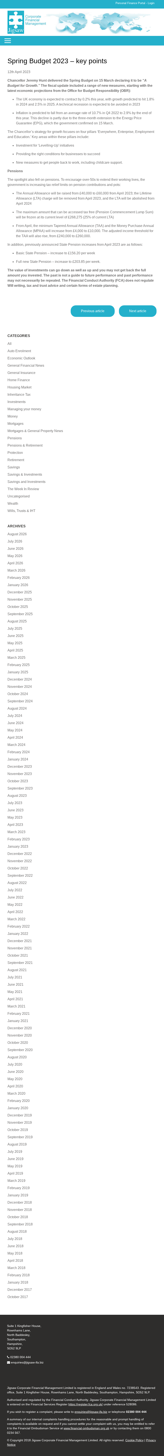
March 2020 (16, 1093)
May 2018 (14, 1253)
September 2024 (20, 701)
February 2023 (18, 839)
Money (12, 416)
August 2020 (17, 1057)
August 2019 (17, 1144)
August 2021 (17, 970)
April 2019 (15, 1173)
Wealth (12, 503)
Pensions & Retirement (24, 445)
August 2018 (17, 1231)
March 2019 (16, 1180)
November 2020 (19, 1035)
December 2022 (19, 854)
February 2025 (18, 665)
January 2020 (17, 1108)
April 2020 (15, 1086)
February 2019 (18, 1188)
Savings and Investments (26, 482)
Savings (13, 467)
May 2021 (14, 992)
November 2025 (19, 599)
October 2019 (17, 1130)
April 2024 (15, 737)
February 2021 (18, 1013)
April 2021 (15, 999)
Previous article (92, 311)
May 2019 (14, 1166)
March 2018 (16, 1268)
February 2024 (18, 752)
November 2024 (19, 686)
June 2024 (15, 723)
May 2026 (14, 556)
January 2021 (17, 1021)
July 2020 (14, 1064)
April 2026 (15, 563)
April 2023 (15, 825)
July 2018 (14, 1239)
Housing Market (19, 387)
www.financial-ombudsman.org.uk (86, 1428)
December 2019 (19, 1115)
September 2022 (20, 875)
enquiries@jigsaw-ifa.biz (27, 1362)
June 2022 (15, 897)
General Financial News (25, 365)
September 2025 (20, 614)
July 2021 (14, 977)
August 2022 (17, 883)
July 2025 (14, 628)
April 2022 (15, 912)
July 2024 (14, 716)
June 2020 (15, 1072)
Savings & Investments (24, 474)
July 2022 (14, 890)
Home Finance (18, 380)
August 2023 (17, 795)
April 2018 (15, 1260)
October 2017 (17, 1297)
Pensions (14, 438)
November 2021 (19, 948)
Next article (137, 311)
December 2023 (19, 766)
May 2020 (14, 1079)
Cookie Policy (134, 1440)
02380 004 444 (20, 1357)
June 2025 (15, 636)
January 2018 (17, 1282)
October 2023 (17, 781)
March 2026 (16, 570)
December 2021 (19, 941)
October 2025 (17, 607)
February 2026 (18, 577)
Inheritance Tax (19, 394)
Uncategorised (18, 496)
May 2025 (14, 643)
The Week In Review (23, 489)
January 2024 (17, 759)
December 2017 (19, 1289)
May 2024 (14, 730)
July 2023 (14, 803)
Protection (15, 452)
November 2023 (19, 774)
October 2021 (17, 955)
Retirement (15, 460)
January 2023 (17, 846)
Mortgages (15, 423)
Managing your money (24, 409)
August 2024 (17, 708)
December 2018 (19, 1202)
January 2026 (17, 585)
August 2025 (17, 621)
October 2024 (17, 694)
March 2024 (16, 745)
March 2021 (16, 1006)
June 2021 (15, 984)
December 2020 (19, 1028)
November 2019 (19, 1122)
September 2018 (20, 1224)
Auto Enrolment (19, 351)
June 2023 (15, 810)
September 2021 (20, 963)
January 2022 (17, 933)
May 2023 (14, 817)
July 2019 (14, 1151)
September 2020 (20, 1050)
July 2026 (14, 541)
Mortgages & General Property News (35, 431)
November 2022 (19, 861)
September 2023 (20, 788)
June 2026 (15, 548)
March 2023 (16, 832)
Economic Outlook (21, 358)
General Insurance (21, 373)
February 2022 (18, 926)
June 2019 (15, 1159)
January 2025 (17, 672)
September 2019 (20, 1137)
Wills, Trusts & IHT (21, 511)
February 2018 (18, 1275)
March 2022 (16, 919)
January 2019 (17, 1195)
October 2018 (17, 1217)
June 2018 (15, 1246)
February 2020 (18, 1101)
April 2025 (15, 650)
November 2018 (19, 1210)
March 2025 (16, 657)
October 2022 (17, 868)
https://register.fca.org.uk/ (85, 1404)
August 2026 (17, 534)
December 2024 (19, 679)
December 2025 (19, 592)
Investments (16, 402)
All (9, 344)
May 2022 (14, 904)
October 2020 (17, 1042)
